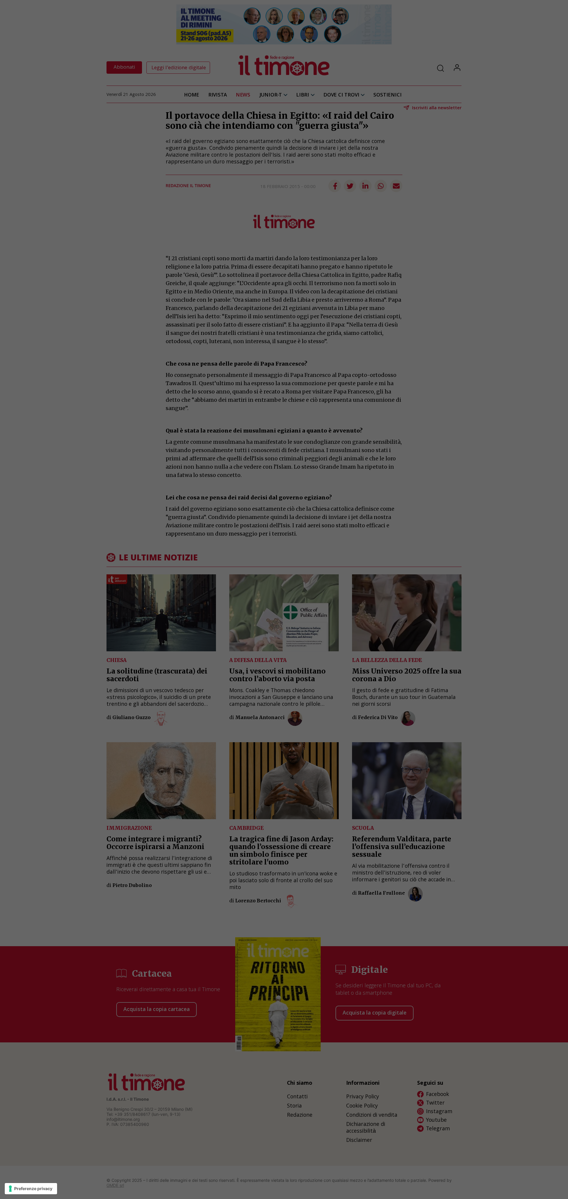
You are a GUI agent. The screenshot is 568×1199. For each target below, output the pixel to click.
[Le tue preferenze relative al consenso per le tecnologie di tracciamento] (31, 1188)
